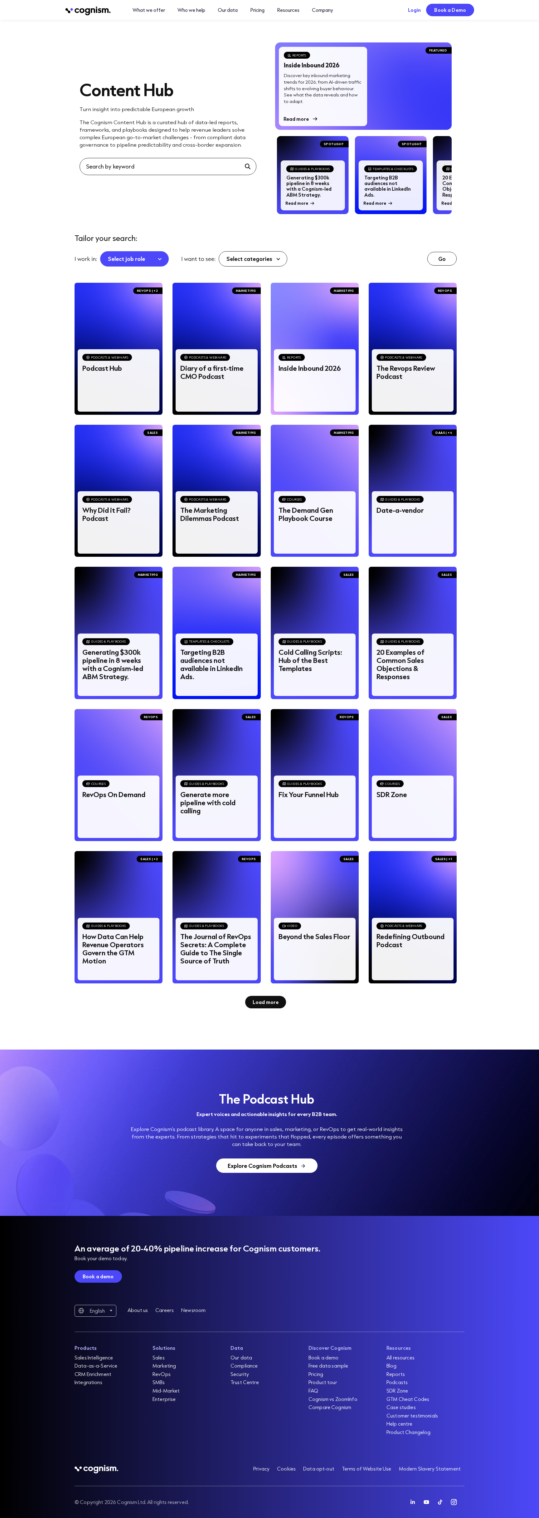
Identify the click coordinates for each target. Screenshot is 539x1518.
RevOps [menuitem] (162, 1374)
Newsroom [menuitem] (193, 1310)
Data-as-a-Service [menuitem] (96, 1365)
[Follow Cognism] (413, 1502)
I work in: (86, 259)
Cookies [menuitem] (286, 1468)
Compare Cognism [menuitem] (329, 1407)
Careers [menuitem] (164, 1310)
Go (442, 258)
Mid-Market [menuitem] (166, 1390)
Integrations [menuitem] (88, 1382)
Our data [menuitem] (241, 1357)
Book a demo (98, 1276)
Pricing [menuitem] (315, 1374)
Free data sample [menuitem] (328, 1365)
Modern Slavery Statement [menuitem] (430, 1468)
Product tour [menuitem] (322, 1382)
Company (322, 10)
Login (414, 10)
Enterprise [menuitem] (164, 1399)
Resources (288, 10)
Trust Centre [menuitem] (245, 1382)
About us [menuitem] (138, 1310)
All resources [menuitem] (400, 1357)
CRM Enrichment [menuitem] (93, 1374)
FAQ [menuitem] (313, 1390)
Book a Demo (450, 10)
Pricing (257, 10)
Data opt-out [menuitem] (318, 1468)
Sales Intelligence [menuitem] (94, 1357)
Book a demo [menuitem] (323, 1357)
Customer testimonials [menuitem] (412, 1415)
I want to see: (198, 259)
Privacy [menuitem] (261, 1468)
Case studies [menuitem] (401, 1407)
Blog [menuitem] (391, 1365)
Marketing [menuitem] (164, 1365)
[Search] (248, 166)
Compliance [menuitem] (244, 1365)
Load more (266, 1002)
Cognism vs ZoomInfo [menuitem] (332, 1399)
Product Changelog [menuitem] (408, 1432)
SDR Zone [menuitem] (397, 1390)
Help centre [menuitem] (399, 1423)
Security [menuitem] (240, 1374)
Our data (228, 10)
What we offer (149, 10)
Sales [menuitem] (159, 1357)
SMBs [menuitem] (159, 1382)
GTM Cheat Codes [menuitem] (407, 1399)
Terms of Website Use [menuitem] (366, 1468)
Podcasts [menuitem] (397, 1382)
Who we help (191, 10)
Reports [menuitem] (395, 1374)
